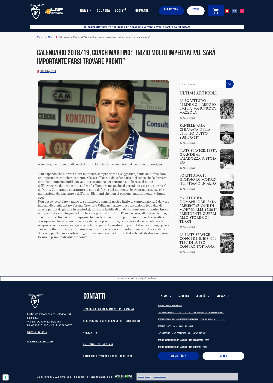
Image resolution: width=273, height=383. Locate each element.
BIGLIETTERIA (171, 9)
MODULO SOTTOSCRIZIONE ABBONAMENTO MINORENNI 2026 (182, 347)
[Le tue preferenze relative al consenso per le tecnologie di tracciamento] (6, 377)
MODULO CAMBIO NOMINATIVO (170, 306)
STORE (195, 9)
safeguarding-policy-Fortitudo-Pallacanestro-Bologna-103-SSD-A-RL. (191, 313)
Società (121, 11)
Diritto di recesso (37, 332)
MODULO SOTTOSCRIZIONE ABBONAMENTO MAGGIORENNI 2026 (183, 340)
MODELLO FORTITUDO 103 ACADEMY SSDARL (176, 326)
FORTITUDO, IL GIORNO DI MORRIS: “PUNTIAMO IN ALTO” (198, 179)
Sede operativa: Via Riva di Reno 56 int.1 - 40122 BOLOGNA (111, 321)
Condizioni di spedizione (40, 342)
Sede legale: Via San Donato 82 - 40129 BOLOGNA (108, 309)
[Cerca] (230, 84)
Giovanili (142, 11)
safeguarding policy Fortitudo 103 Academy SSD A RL (182, 333)
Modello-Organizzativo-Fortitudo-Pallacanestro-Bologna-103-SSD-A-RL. (192, 320)
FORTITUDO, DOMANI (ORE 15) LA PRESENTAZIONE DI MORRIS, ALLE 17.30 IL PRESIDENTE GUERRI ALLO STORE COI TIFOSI (198, 210)
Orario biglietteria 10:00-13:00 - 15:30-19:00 (108, 356)
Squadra (103, 11)
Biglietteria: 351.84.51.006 (98, 344)
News (84, 11)
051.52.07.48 (90, 333)
